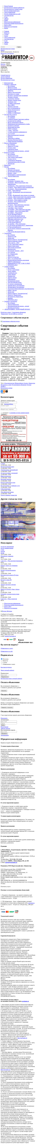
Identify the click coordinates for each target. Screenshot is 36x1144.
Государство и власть (10, 114)
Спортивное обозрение (14, 160)
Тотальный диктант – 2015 (16, 250)
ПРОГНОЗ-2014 (12, 265)
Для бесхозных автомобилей (9, 470)
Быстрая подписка (6, 667)
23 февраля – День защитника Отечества (20, 186)
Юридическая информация (12, 22)
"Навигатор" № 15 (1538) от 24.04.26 (12, 539)
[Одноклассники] (4, 391)
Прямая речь (11, 276)
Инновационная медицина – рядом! (18, 151)
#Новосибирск (19, 383)
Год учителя (11, 252)
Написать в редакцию (10, 26)
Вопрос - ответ (12, 173)
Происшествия (8, 83)
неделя (3, 551)
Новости (21, 7)
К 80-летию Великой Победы (16, 231)
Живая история (12, 87)
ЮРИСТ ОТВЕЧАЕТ (14, 113)
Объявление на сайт (7, 651)
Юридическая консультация (16, 135)
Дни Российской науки (14, 282)
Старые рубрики (9, 266)
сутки (2, 549)
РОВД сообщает (12, 129)
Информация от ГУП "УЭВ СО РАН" (19, 263)
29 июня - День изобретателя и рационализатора (17, 202)
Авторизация (5, 735)
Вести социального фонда (15, 122)
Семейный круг (12, 273)
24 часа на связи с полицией (9, 473)
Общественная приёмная (15, 141)
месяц (2, 553)
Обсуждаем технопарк (14, 247)
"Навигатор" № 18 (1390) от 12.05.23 (12, 314)
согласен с (16, 413)
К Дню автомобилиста (14, 227)
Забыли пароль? (5, 728)
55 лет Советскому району (15, 244)
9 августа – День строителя (16, 206)
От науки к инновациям (15, 284)
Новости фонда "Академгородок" (18, 239)
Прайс (6, 20)
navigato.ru (31, 903)
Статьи (20, 9)
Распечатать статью (6, 388)
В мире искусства (13, 155)
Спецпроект (7, 233)
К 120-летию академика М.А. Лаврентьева (20, 225)
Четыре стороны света (14, 100)
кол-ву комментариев (7, 548)
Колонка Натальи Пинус (15, 140)
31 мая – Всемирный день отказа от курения (21, 195)
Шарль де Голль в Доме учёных (10, 589)
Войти (6, 28)
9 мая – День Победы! (14, 190)
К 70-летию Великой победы (16, 216)
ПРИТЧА (10, 90)
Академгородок (9, 15)
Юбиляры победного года (15, 219)
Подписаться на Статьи (11, 9)
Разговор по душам (13, 94)
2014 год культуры (13, 257)
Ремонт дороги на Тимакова (9, 565)
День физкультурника (7, 492)
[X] (7, 391)
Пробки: (3, 65)
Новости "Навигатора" (14, 295)
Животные (7, 165)
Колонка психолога (13, 307)
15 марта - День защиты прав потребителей (21, 187)
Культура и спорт (9, 152)
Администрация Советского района (18, 119)
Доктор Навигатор (13, 176)
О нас (6, 17)
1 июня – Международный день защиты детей (21, 197)
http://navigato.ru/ (22, 1038)
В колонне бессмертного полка (17, 217)
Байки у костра (12, 290)
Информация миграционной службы (19, 124)
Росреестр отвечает (13, 125)
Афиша (6, 18)
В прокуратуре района (14, 121)
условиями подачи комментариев (19, 413)
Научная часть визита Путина (9, 575)
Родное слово (12, 148)
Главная (10, 6)
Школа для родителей (14, 92)
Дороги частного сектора (8, 584)
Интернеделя (11, 249)
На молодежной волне (14, 89)
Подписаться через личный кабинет (11, 678)
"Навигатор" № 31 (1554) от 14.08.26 (12, 507)
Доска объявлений (9, 12)
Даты (5, 178)
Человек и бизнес (13, 97)
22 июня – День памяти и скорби (17, 200)
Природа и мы (12, 111)
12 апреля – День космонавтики (17, 189)
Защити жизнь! (12, 277)
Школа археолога (6, 476)
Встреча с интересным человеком (18, 95)
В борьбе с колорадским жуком (10, 594)
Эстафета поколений (14, 103)
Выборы (10, 136)
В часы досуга (12, 159)
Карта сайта (7, 25)
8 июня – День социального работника (19, 198)
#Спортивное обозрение (19, 385)
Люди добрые (12, 271)
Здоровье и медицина (10, 301)
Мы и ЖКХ (11, 105)
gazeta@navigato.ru (10, 636)
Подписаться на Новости (11, 7)
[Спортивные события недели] (10, 321)
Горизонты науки (13, 149)
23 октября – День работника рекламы (19, 209)
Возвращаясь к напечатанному (17, 174)
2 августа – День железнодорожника (11, 561)
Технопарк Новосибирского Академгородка (21, 288)
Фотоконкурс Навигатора (15, 296)
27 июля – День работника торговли (18, 205)
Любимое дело (12, 102)
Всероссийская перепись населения (18, 260)
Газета (17, 11)
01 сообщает (11, 117)
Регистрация (4, 727)
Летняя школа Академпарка (16, 287)
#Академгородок (9, 383)
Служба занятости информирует (17, 132)
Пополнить (4, 718)
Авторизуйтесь (8, 404)
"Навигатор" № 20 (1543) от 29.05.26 (12, 520)
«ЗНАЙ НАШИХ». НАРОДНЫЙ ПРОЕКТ (17, 309)
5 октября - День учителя (15, 208)
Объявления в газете (9, 664)
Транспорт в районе (14, 138)
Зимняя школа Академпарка (16, 285)
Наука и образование (10, 143)
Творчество (11, 163)
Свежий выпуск (5, 75)
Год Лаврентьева (13, 254)
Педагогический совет (7, 466)
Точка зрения (12, 274)
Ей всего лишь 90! (6, 580)
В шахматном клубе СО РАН (16, 162)
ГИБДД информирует (14, 262)
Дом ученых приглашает (15, 157)
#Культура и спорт (6, 385)
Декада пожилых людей (15, 241)
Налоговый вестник (14, 127)
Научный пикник (6, 479)
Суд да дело (11, 133)
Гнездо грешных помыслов (9, 495)
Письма (6, 167)
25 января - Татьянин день (15, 181)
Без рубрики (11, 86)
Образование (11, 279)
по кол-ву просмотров (7, 546)
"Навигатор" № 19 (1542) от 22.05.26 (12, 526)
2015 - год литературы (14, 258)
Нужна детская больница (8, 570)
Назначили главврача (7, 556)
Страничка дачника (13, 98)
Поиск (6, 6)
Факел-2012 (11, 255)
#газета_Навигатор (29, 383)
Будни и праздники (13, 269)
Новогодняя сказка (13, 246)
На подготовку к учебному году (10, 485)
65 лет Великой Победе (15, 214)
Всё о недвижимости (14, 108)
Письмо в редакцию (14, 170)
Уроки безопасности (14, 110)
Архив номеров (5, 76)
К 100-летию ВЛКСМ (14, 222)
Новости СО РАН (13, 146)
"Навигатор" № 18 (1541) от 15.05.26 (12, 533)
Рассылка (5, 659)
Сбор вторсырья (5, 489)
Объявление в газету (7, 648)
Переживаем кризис (14, 281)
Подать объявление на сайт (12, 14)
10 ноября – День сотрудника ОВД (18, 211)
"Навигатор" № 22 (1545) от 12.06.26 (12, 514)
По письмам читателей (14, 171)
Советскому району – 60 (15, 220)
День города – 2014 (13, 243)
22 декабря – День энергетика (16, 224)
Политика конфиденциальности (13, 23)
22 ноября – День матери (15, 212)
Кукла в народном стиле (8, 482)
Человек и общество (10, 84)
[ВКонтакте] (2, 391)
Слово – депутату (13, 130)
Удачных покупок (13, 106)
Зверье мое (11, 238)
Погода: (3, 64)
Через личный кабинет (7, 670)
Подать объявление (10, 11)
